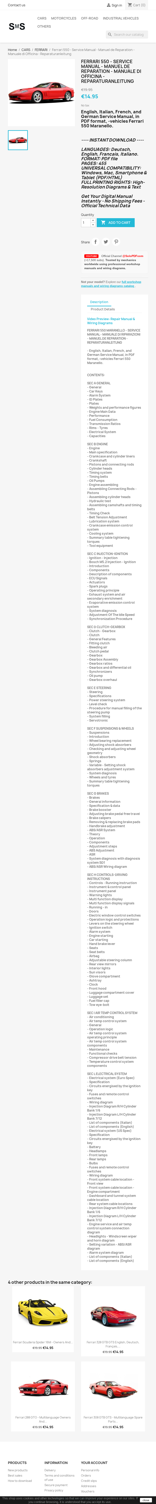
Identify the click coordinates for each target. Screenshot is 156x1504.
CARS (42, 18)
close (146, 1500)
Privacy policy (53, 1490)
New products (18, 1470)
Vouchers (87, 1491)
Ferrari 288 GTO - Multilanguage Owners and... (43, 1419)
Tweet (106, 242)
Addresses (88, 1486)
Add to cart (115, 222)
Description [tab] (99, 302)
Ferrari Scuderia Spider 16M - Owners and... (43, 1342)
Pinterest (116, 242)
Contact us (16, 5)
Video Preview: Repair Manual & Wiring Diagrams (111, 321)
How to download (20, 1481)
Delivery (50, 1470)
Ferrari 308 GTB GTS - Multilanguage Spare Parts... (113, 1419)
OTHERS (44, 26)
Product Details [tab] (103, 309)
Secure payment (56, 1485)
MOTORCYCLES (63, 18)
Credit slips (89, 1481)
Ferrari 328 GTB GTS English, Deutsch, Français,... (113, 1344)
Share (95, 242)
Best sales (15, 1475)
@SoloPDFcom (132, 256)
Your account (94, 1463)
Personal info (90, 1470)
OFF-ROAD (89, 18)
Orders (86, 1475)
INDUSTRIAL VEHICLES (121, 18)
